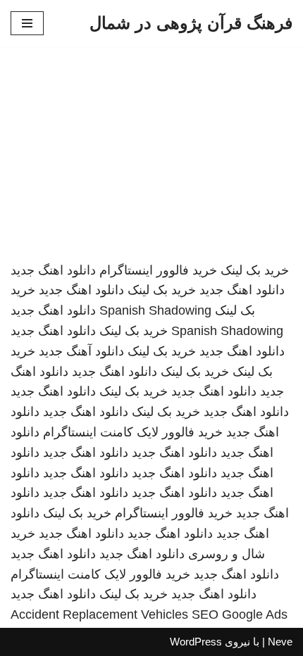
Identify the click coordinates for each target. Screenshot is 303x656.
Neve (280, 642)
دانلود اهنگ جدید (53, 270)
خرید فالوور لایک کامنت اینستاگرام (133, 432)
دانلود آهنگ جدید (81, 351)
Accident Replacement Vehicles (99, 614)
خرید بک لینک (255, 270)
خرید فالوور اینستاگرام (158, 270)
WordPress (196, 642)
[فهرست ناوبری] (27, 23)
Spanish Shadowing (155, 310)
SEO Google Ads (239, 614)
